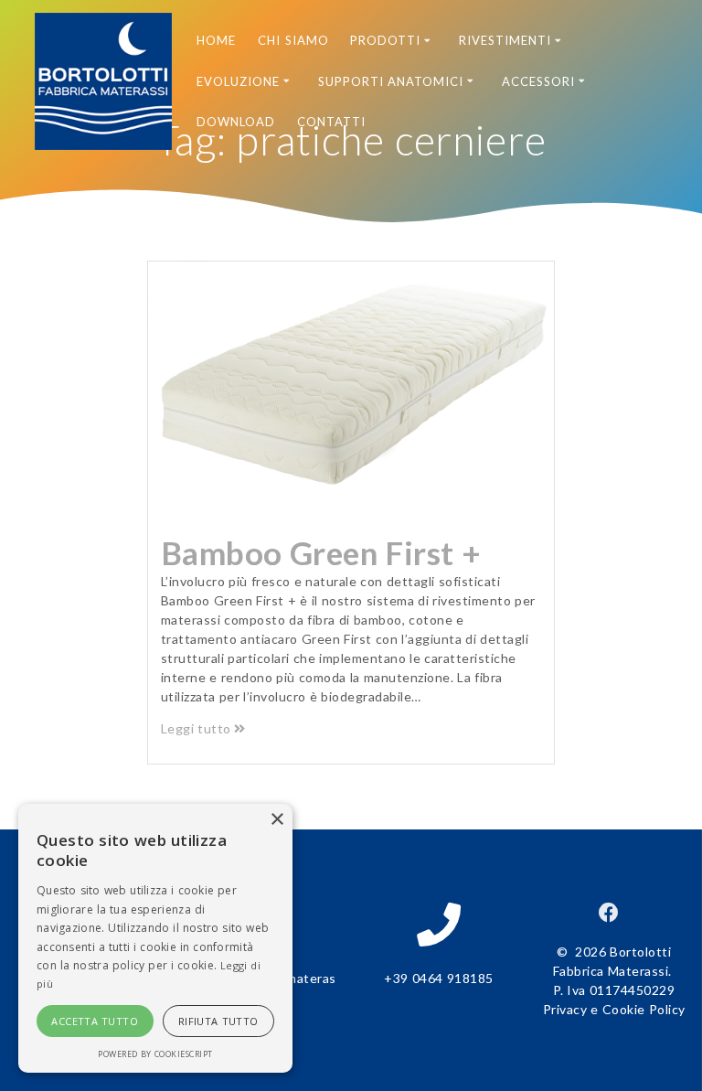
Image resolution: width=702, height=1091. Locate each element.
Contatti (331, 121)
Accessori (538, 81)
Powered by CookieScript (155, 1054)
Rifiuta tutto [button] (218, 1021)
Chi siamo (293, 40)
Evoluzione (238, 81)
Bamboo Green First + (321, 552)
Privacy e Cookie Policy (614, 1009)
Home (216, 40)
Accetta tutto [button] (94, 1021)
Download (236, 121)
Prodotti (385, 40)
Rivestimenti (505, 40)
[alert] (155, 938)
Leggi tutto (196, 728)
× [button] (276, 820)
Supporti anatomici (391, 81)
